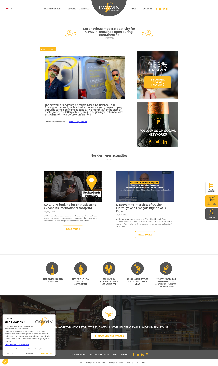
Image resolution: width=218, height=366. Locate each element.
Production (141, 362)
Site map (130, 362)
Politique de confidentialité (95, 362)
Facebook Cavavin (156, 9)
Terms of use (77, 362)
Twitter (157, 141)
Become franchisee (78, 9)
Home (109, 9)
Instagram (147, 354)
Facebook (150, 141)
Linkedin (165, 141)
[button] (5, 362)
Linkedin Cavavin (164, 9)
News (133, 9)
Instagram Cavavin (168, 9)
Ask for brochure (211, 191)
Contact (147, 9)
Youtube (138, 354)
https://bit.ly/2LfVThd (78, 122)
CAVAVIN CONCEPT (78, 355)
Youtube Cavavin (160, 9)
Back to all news (48, 49)
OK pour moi (46, 353)
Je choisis (29, 353)
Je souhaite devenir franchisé (158, 82)
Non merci (11, 353)
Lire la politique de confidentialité (17, 345)
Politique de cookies (116, 362)
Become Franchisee (99, 355)
